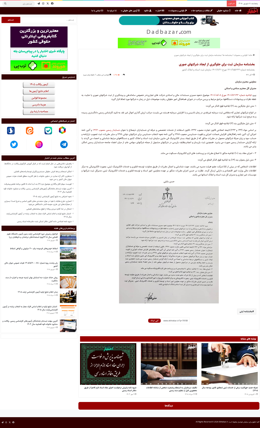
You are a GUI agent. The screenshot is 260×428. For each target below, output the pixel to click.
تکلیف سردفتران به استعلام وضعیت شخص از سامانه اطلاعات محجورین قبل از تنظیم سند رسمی (171, 389)
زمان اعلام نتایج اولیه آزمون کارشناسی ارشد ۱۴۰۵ (38, 292)
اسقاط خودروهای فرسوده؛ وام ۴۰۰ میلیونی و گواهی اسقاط (34, 248)
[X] (47, 3)
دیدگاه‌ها (169, 406)
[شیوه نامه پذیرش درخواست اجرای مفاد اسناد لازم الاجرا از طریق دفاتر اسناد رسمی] (108, 364)
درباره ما (111, 10)
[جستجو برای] (5, 3)
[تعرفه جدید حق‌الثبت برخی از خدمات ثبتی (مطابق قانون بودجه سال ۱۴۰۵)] (229, 364)
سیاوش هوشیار (243, 421)
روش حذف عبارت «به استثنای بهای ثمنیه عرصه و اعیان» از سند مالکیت (31, 279)
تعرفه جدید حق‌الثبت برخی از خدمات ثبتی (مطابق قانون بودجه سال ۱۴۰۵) (230, 389)
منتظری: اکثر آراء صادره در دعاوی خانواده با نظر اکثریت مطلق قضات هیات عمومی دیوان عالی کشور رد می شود (39, 178)
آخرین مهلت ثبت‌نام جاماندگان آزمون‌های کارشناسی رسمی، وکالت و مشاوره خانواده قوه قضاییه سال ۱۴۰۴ (38, 190)
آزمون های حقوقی (130, 10)
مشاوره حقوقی (223, 10)
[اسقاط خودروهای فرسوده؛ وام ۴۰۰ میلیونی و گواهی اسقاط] (68, 253)
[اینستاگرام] (43, 3)
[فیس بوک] (52, 3)
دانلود (146, 10)
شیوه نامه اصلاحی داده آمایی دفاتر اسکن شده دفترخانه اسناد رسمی (44, 221)
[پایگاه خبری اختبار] (252, 10)
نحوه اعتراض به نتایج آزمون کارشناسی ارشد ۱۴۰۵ (52, 196)
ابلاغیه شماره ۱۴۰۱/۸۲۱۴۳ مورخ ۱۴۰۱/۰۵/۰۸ (231, 95)
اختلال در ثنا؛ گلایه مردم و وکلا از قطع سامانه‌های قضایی (49, 209)
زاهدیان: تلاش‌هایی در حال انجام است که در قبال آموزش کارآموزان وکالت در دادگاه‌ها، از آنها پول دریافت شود (38, 165)
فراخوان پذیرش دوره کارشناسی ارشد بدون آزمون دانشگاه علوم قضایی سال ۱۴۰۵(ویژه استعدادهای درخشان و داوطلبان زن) (32, 235)
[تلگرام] (38, 3)
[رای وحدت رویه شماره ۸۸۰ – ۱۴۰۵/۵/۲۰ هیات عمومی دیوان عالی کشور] (68, 267)
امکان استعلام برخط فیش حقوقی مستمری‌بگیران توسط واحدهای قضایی (43, 171)
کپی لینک (154, 320)
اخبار (159, 10)
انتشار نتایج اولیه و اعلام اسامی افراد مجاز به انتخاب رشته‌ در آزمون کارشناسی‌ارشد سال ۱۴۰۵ (39, 215)
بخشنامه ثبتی (246, 311)
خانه (237, 10)
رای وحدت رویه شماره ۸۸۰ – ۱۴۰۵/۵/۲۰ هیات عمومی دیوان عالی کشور (31, 264)
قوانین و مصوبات (177, 10)
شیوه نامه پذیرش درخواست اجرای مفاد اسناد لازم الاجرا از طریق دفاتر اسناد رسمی (110, 389)
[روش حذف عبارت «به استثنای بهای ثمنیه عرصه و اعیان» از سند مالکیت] (68, 282)
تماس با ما (96, 10)
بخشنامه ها (227, 55)
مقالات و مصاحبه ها (201, 10)
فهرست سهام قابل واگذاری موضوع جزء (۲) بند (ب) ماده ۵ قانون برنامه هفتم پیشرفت (38, 184)
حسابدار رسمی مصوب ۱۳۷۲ (106, 130)
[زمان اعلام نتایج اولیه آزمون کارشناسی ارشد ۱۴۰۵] (68, 296)
